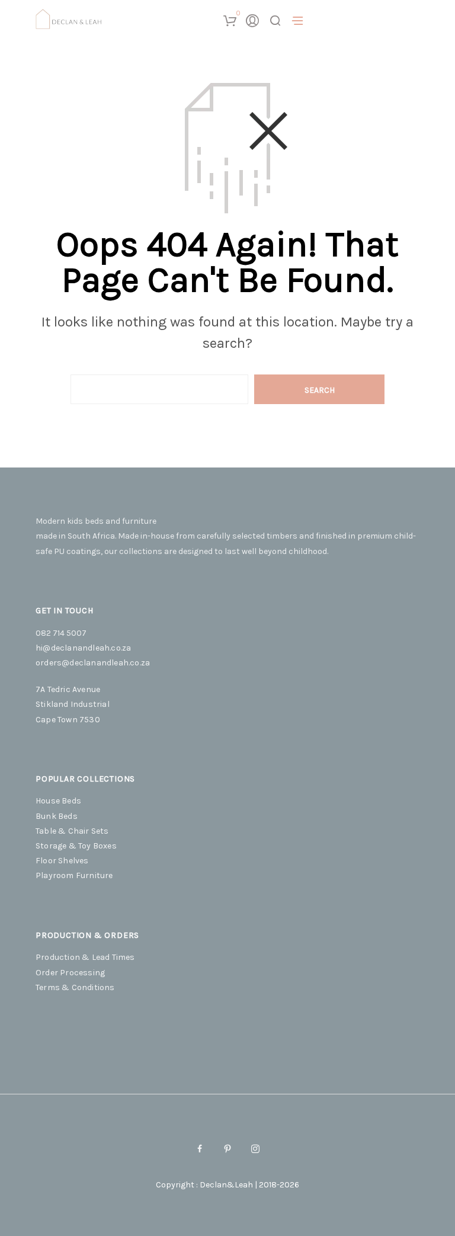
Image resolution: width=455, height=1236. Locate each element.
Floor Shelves (62, 861)
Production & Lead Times (85, 957)
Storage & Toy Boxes (76, 846)
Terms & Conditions (75, 987)
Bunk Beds (57, 816)
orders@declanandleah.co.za (93, 663)
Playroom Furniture (74, 875)
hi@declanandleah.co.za (83, 648)
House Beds (58, 801)
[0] (229, 21)
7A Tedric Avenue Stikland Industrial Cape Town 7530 (73, 704)
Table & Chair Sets (72, 831)
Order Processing (70, 973)
